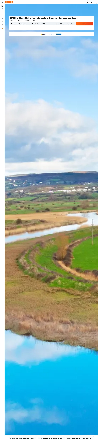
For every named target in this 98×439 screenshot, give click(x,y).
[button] (2, 2)
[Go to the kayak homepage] (9, 2)
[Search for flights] (2, 6)
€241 (12, 18)
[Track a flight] (2, 21)
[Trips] (2, 25)
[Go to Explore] (2, 18)
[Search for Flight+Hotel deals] (2, 14)
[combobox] (12, 20)
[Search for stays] (2, 9)
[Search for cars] (2, 11)
